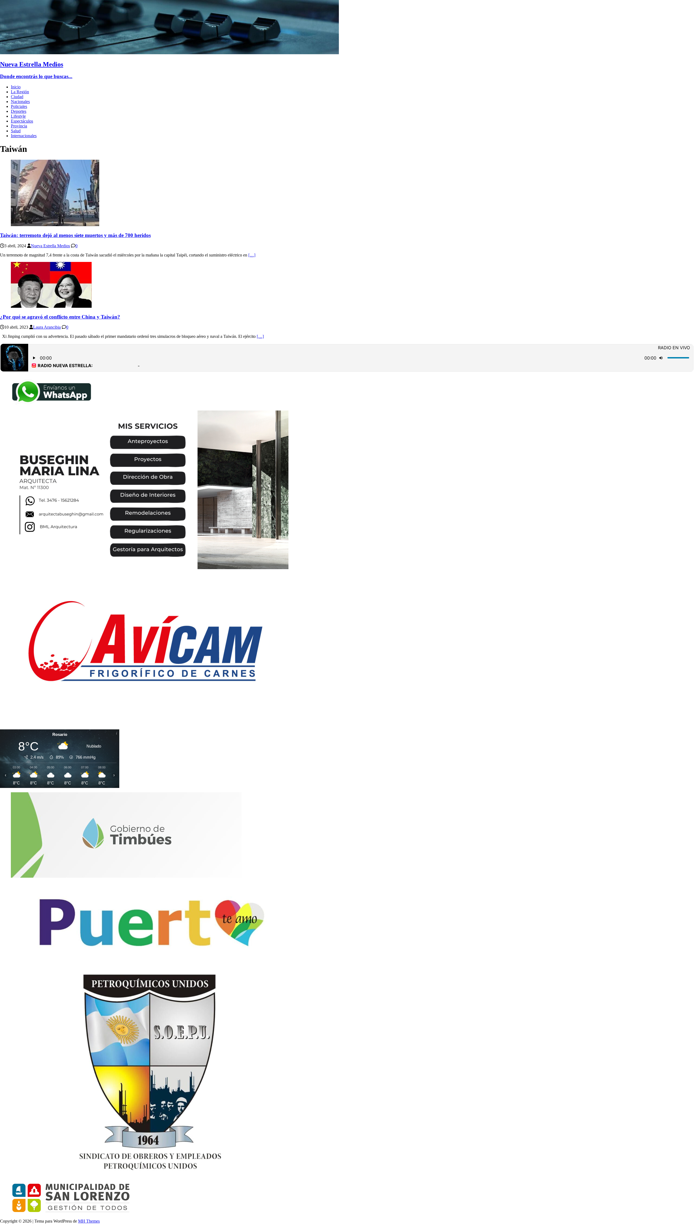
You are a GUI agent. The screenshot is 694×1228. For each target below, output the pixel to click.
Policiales (19, 106)
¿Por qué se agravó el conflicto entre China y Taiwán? (60, 317)
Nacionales (20, 101)
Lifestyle (18, 116)
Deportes (18, 111)
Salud (16, 131)
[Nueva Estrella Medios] (169, 52)
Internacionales (24, 135)
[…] (251, 255)
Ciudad (17, 96)
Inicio (16, 87)
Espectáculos (22, 121)
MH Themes (89, 1221)
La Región (20, 91)
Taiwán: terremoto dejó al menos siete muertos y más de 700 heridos (75, 235)
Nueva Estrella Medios (50, 245)
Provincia (19, 126)
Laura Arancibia (47, 327)
